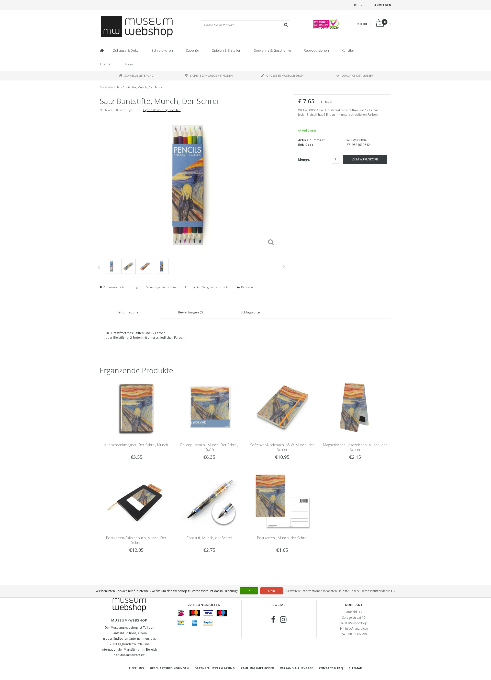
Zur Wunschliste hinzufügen (122, 287)
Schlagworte (250, 312)
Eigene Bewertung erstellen (162, 110)
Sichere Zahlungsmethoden (211, 75)
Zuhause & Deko (126, 50)
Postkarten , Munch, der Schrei (282, 537)
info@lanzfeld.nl (357, 628)
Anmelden (382, 5)
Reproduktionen (316, 50)
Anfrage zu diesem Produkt (169, 287)
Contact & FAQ (331, 668)
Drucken (247, 287)
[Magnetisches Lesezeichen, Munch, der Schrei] (355, 408)
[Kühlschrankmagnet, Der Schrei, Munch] (136, 408)
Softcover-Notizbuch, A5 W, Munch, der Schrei (282, 447)
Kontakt (354, 604)
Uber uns (136, 668)
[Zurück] (98, 267)
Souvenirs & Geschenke (272, 50)
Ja (249, 591)
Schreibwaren (162, 50)
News (129, 64)
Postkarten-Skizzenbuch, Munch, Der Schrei (136, 540)
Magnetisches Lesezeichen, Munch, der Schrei (355, 447)
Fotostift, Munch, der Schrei (209, 537)
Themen (106, 64)
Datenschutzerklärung (215, 668)
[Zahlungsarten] (181, 613)
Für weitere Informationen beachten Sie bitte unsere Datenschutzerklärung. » (340, 591)
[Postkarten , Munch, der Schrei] (282, 500)
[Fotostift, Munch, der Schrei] (209, 500)
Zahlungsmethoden (257, 668)
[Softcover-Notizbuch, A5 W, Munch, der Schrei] (282, 408)
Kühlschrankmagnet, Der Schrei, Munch (136, 444)
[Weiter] (283, 267)
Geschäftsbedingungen (169, 668)
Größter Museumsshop (284, 75)
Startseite (106, 87)
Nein (271, 591)
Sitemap (355, 668)
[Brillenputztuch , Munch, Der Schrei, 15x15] (209, 408)
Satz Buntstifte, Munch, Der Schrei (139, 87)
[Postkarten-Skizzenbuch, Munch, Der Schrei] (136, 500)
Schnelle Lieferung (139, 75)
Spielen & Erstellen (226, 50)
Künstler (348, 50)
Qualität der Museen (358, 75)
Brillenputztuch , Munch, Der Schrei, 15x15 (209, 447)
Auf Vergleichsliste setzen (214, 287)
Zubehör (192, 50)
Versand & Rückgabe (296, 668)
